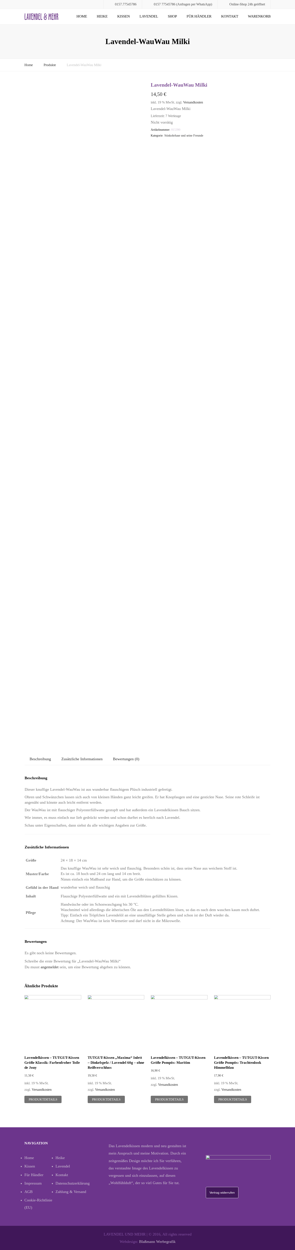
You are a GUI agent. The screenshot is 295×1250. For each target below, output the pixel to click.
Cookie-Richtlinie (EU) (38, 1204)
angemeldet (50, 967)
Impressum (33, 1183)
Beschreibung (40, 759)
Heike (102, 16)
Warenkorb (259, 16)
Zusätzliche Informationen (82, 759)
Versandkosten (193, 102)
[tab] (40, 759)
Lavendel (149, 16)
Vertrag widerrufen (222, 1192)
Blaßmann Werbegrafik (157, 1241)
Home (81, 16)
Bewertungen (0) (126, 759)
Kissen (123, 16)
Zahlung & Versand (71, 1192)
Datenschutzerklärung (71, 1183)
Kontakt (229, 16)
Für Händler (199, 16)
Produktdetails (43, 1099)
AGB (28, 1192)
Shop (172, 16)
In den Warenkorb (53, 1024)
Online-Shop (238, 4)
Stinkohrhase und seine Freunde (183, 135)
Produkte (50, 65)
